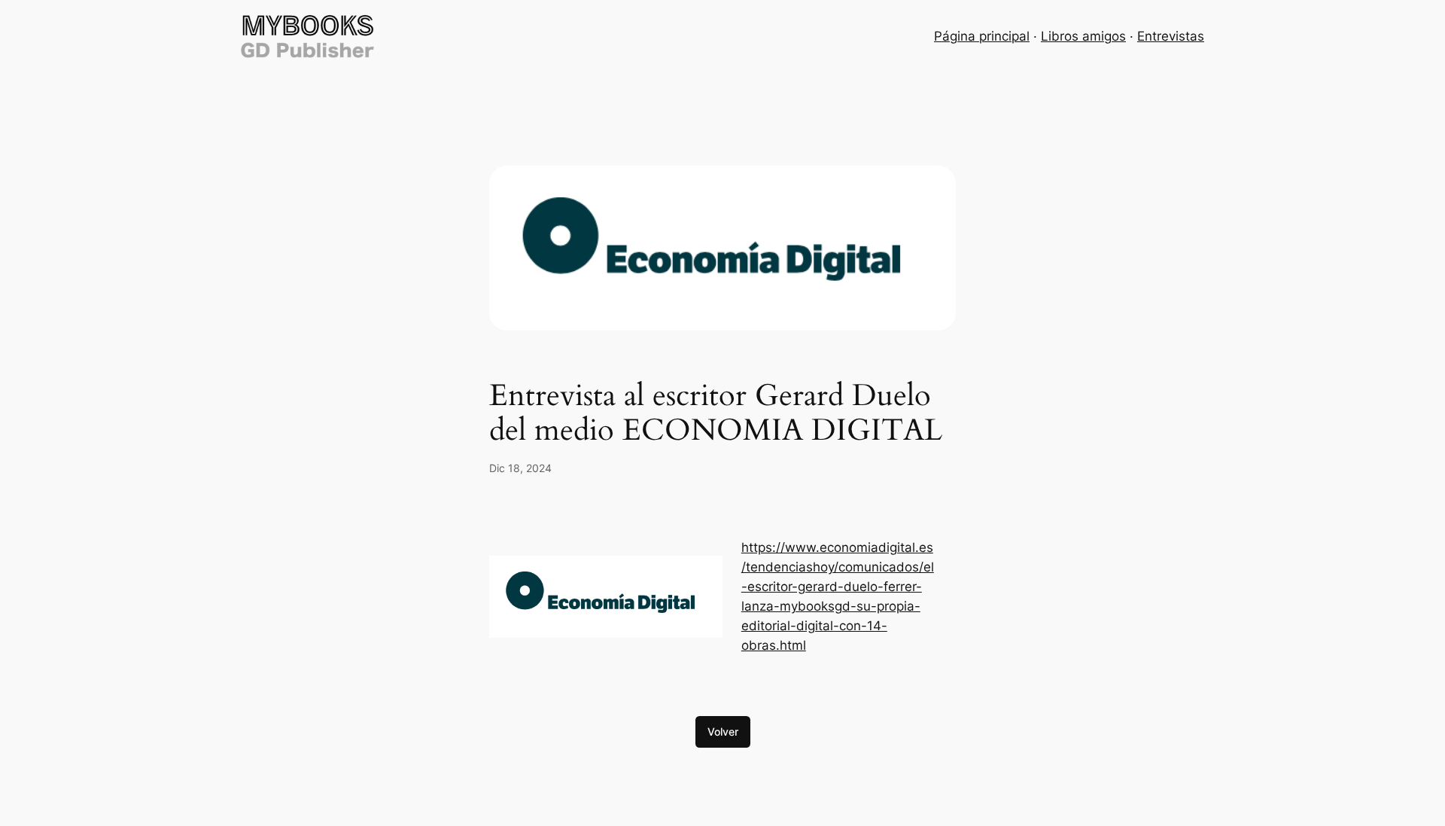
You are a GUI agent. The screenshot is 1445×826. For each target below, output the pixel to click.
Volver (722, 731)
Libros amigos (1083, 36)
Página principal (982, 36)
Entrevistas (1170, 36)
